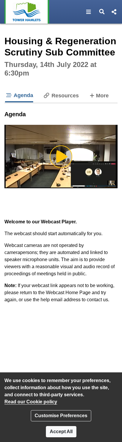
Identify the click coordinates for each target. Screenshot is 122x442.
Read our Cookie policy (30, 401)
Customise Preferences (61, 415)
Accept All (61, 431)
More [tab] (102, 95)
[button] (88, 12)
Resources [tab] (64, 96)
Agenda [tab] (22, 95)
